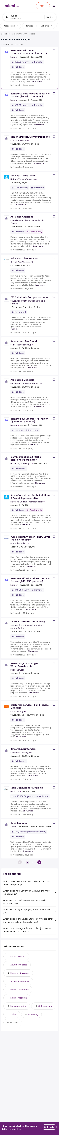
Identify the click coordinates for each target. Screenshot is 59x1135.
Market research (18, 997)
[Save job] (54, 50)
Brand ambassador (19, 973)
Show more (37, 81)
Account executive (20, 981)
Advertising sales (18, 964)
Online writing (45, 1006)
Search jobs (6, 34)
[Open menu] (54, 5)
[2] (39, 862)
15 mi (48, 17)
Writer (13, 1014)
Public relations (17, 956)
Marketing (33, 1014)
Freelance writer (18, 1006)
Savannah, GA (20, 34)
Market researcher (19, 989)
